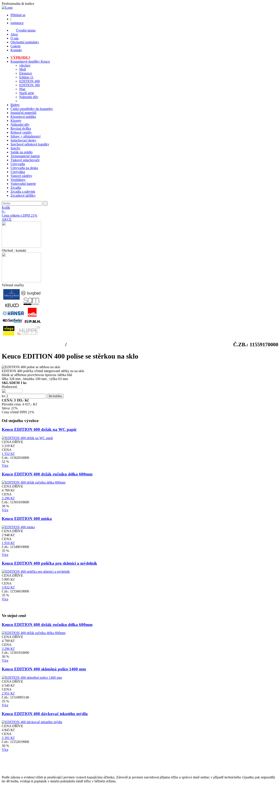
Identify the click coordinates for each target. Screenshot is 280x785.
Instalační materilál (23, 113)
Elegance (25, 73)
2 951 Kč (8, 693)
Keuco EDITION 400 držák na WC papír (39, 429)
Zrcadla (15, 187)
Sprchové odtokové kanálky (29, 144)
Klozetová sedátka (23, 116)
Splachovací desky (23, 140)
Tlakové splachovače (25, 160)
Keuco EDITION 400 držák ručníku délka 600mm (47, 474)
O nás (14, 38)
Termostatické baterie (25, 156)
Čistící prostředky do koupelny (31, 109)
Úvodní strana (25, 30)
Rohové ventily (21, 132)
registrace (17, 23)
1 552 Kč (8, 454)
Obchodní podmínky (24, 42)
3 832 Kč (8, 587)
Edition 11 (26, 77)
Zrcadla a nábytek (22, 191)
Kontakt (16, 50)
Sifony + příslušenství (25, 136)
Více (5, 465)
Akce (14, 34)
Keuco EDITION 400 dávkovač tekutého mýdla (45, 713)
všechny (25, 65)
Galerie (15, 46)
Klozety (15, 120)
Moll (22, 69)
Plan (22, 89)
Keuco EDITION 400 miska (27, 518)
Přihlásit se (17, 15)
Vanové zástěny (21, 176)
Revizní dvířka (20, 128)
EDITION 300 (29, 85)
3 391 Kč (8, 738)
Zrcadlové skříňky (23, 195)
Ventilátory (18, 180)
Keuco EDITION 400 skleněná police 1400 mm (44, 669)
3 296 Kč (8, 498)
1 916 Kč (8, 543)
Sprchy (15, 148)
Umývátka (17, 172)
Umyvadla (17, 164)
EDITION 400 (29, 81)
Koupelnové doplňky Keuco (30, 61)
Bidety (15, 105)
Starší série (26, 93)
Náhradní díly (28, 97)
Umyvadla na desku (24, 168)
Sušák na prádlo (21, 152)
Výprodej (20, 57)
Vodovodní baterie (23, 184)
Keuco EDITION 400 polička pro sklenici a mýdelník (49, 563)
